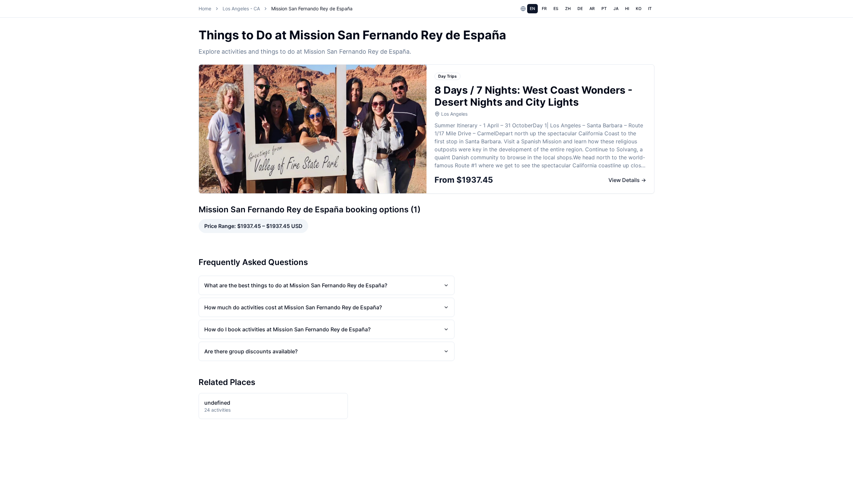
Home (205, 8)
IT (650, 8)
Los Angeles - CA (241, 8)
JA (615, 8)
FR (544, 8)
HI (627, 8)
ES (555, 8)
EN (532, 8)
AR (592, 8)
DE (580, 8)
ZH (568, 8)
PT (604, 8)
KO (638, 8)
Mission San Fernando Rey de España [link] (312, 8)
